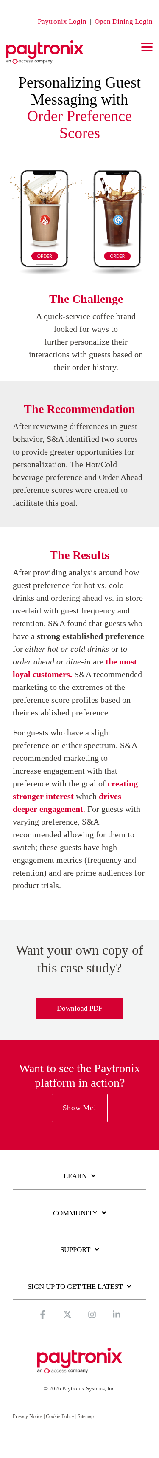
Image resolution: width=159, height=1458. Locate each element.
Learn (75, 1176)
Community (75, 1213)
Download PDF (79, 1008)
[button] (147, 46)
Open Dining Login (124, 21)
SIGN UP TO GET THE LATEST (75, 1287)
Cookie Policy (60, 1416)
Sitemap (86, 1416)
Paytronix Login (62, 21)
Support (75, 1250)
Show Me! (80, 1108)
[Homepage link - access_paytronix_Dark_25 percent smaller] (79, 1369)
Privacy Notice (27, 1416)
